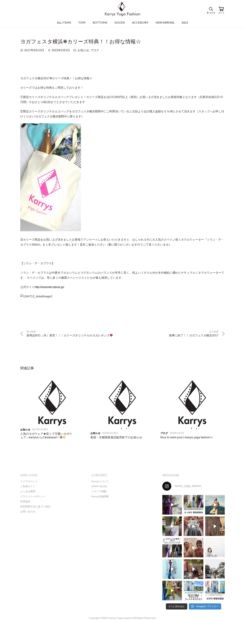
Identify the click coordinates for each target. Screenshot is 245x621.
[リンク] (122, 9)
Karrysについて (100, 481)
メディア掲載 (98, 491)
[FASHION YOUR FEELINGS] (215, 569)
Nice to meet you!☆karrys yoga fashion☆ (186, 437)
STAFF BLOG (99, 486)
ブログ (94, 50)
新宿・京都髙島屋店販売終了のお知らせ (116, 437)
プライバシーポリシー (32, 496)
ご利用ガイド (27, 486)
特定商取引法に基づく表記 (35, 506)
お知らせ (83, 50)
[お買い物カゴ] (221, 9)
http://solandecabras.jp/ (49, 287)
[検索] (210, 9)
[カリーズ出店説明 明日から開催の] (215, 526)
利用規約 (25, 501)
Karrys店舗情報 (100, 496)
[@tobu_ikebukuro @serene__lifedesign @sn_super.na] (172, 590)
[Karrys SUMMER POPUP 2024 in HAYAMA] (193, 569)
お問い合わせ (27, 511)
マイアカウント (29, 481)
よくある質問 (27, 491)
